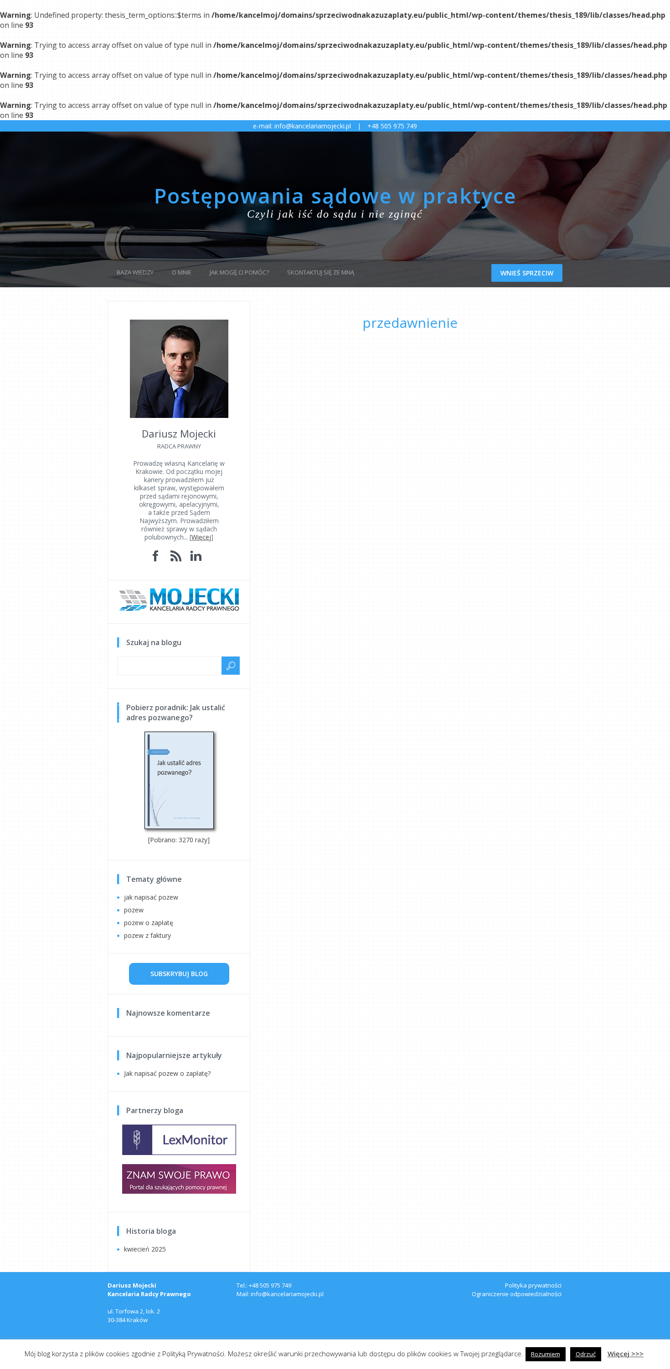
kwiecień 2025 (145, 1249)
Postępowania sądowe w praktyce (335, 195)
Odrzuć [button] (586, 1354)
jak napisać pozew (151, 897)
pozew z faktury (147, 935)
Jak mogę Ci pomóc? (239, 272)
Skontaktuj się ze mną (320, 272)
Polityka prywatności (533, 1285)
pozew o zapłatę (148, 922)
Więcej (201, 537)
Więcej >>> (626, 1353)
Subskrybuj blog (179, 973)
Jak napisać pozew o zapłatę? (167, 1073)
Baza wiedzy (135, 272)
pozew (134, 910)
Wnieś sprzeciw (526, 273)
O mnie (181, 272)
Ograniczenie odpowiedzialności (517, 1294)
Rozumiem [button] (545, 1354)
